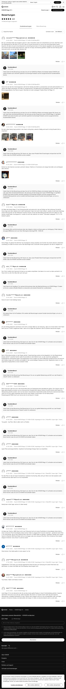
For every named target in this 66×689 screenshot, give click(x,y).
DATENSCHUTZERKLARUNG (10, 629)
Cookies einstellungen (17, 685)
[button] (5, 55)
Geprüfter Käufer (8, 31)
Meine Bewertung (41, 26)
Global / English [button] (33, 2)
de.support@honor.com (9, 648)
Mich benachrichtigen (58, 10)
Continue (57, 2)
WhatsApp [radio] (17, 619)
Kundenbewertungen (25, 26)
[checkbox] (33, 628)
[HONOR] (5, 609)
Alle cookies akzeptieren (53, 685)
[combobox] (7, 10)
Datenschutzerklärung (9, 635)
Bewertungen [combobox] (45, 10)
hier (37, 681)
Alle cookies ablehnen (34, 685)
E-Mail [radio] (6, 619)
